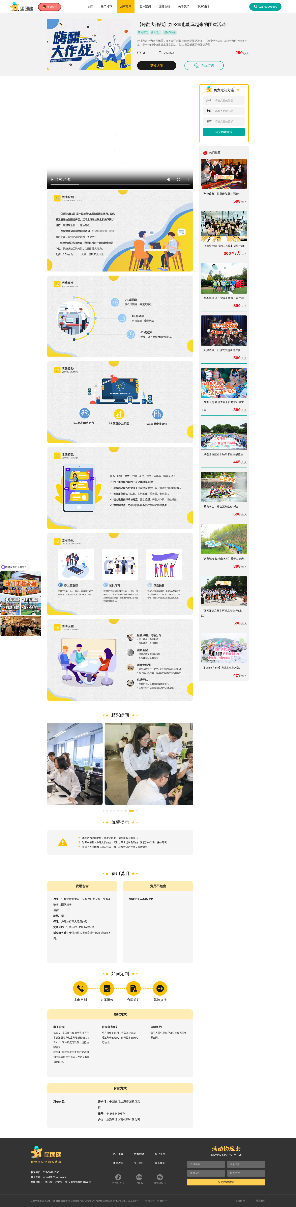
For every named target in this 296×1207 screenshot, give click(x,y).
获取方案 (156, 65)
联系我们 (203, 6)
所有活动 (125, 6)
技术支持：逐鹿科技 (156, 1201)
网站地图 (260, 1200)
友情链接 (240, 1200)
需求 (209, 121)
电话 (209, 110)
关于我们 (183, 6)
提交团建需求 (223, 132)
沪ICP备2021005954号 (126, 1201)
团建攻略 (164, 6)
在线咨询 (207, 65)
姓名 (209, 100)
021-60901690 (268, 6)
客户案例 (145, 6)
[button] (103, 811)
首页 (90, 6)
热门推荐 (106, 6)
